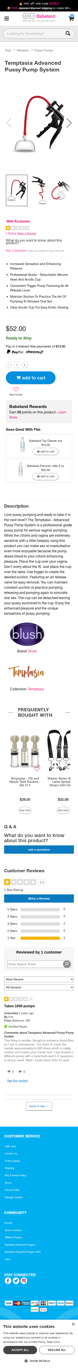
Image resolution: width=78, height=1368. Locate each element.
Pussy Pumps (43, 50)
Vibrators (23, 50)
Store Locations (13, 1230)
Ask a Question (16, 250)
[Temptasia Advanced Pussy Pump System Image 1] (39, 122)
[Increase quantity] (25, 365)
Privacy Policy (12, 1189)
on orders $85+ (39, 8)
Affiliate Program (14, 1237)
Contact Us (11, 1153)
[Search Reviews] (67, 964)
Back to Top (37, 1106)
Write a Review (26, 233)
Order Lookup (12, 1160)
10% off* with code (39, 3)
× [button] (73, 1324)
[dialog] (39, 1344)
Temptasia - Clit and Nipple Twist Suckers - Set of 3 (25, 782)
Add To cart (33, 377)
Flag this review (17, 1080)
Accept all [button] (20, 1350)
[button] (6, 19)
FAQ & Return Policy (15, 1175)
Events (8, 1222)
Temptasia (36, 689)
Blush (32, 651)
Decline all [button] (57, 1350)
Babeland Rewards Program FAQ (23, 1251)
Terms (8, 1182)
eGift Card (10, 1146)
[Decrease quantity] (9, 365)
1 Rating (11, 233)
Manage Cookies (14, 1197)
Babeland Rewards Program (20, 1244)
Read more (53, 1342)
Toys (8, 50)
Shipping (9, 1168)
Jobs (7, 1259)
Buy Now (25, 810)
